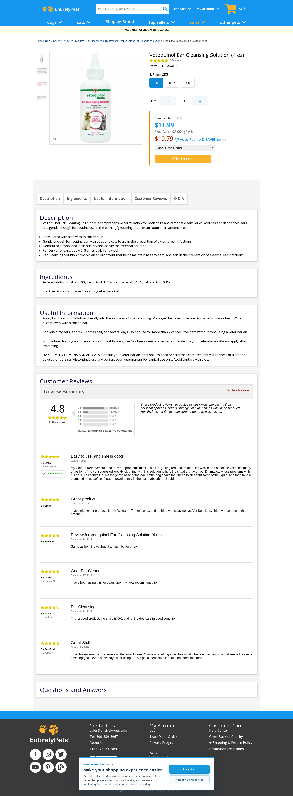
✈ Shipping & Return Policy (230, 742)
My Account (206, 9)
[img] (158, 60)
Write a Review (238, 390)
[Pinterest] (48, 767)
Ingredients (77, 198)
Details (221, 140)
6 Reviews (175, 60)
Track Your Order (103, 749)
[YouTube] (35, 767)
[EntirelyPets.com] (61, 9)
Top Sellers (159, 22)
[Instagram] (48, 754)
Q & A (179, 198)
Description (50, 198)
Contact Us (102, 725)
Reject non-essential (189, 779)
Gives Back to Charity (226, 736)
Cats (81, 22)
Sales (195, 22)
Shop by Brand (120, 21)
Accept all (189, 769)
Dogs (52, 22)
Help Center (218, 730)
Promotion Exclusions (226, 749)
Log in (154, 730)
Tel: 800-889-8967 (104, 736)
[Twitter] (61, 754)
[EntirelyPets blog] (61, 767)
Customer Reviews (151, 198)
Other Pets (230, 22)
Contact (180, 9)
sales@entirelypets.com (108, 730)
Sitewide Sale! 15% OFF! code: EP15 (146, 29)
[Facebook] (35, 754)
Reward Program (162, 742)
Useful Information (111, 198)
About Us (97, 742)
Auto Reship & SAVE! (190, 138)
